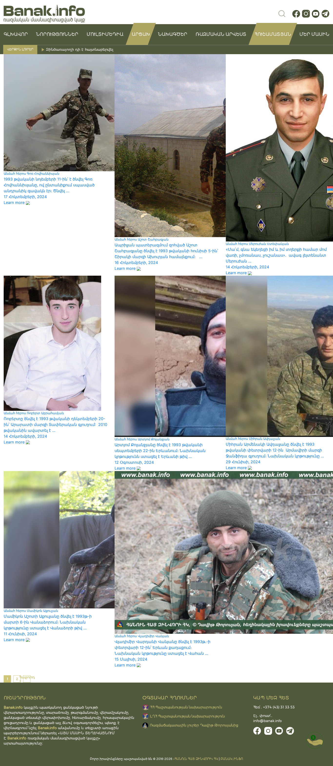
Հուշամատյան (273, 34)
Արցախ (141, 34)
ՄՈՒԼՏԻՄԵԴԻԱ (105, 34)
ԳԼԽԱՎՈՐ (16, 34)
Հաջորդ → (26, 679)
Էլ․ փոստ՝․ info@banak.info (267, 718)
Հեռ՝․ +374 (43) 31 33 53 (274, 707)
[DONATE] (314, 740)
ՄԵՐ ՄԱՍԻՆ (314, 34)
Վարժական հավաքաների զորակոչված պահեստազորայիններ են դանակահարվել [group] (125, 49)
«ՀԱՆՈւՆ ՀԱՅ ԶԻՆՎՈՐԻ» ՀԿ (195, 759)
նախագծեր (172, 34)
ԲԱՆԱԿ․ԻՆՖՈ (232, 759)
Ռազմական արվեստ (221, 34)
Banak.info (16, 738)
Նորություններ (57, 34)
